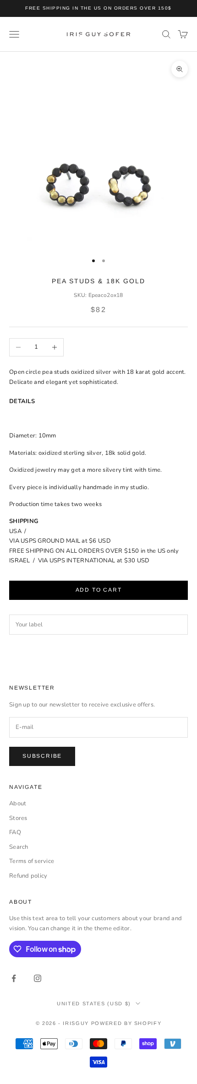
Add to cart (99, 590)
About (17, 803)
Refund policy (28, 876)
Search (18, 847)
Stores (18, 818)
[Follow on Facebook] (13, 978)
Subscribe (42, 756)
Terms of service (31, 861)
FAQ (15, 832)
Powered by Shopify (126, 1023)
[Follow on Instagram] (37, 978)
